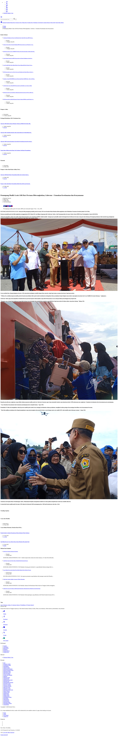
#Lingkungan (6, 700)
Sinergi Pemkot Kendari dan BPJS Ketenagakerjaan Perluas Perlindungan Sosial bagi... (17, 58)
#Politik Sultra (6, 696)
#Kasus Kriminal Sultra (8, 670)
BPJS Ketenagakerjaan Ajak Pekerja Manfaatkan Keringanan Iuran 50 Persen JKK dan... (18, 92)
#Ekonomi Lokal (7, 672)
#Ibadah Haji (6, 693)
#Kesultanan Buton (7, 703)
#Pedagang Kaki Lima (8, 689)
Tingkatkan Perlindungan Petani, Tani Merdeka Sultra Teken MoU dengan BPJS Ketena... (18, 37)
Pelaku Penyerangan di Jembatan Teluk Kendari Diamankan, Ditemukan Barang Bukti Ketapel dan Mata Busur (21, 588)
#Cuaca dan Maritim (7, 675)
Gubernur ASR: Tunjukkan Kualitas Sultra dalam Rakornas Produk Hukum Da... (16, 132)
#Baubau (5, 676)
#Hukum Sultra (6, 677)
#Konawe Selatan (7, 684)
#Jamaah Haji (6, 678)
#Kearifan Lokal (6, 683)
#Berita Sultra (6, 694)
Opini (57, 22)
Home (4, 26)
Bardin (4, 545)
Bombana (36, 22)
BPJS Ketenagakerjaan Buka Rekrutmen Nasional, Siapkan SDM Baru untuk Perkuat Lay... (18, 99)
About (4, 714)
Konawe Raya (19, 22)
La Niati (5, 187)
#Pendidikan (6, 666)
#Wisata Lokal (6, 692)
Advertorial (40, 22)
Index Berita (61, 22)
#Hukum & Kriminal (7, 669)
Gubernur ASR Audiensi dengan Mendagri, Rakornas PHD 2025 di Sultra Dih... (16, 123)
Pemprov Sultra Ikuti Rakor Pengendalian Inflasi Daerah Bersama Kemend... (15, 183)
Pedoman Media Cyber (8, 13)
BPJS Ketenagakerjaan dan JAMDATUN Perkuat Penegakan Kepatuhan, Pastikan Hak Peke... (19, 51)
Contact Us (5, 716)
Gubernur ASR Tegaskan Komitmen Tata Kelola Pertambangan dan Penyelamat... (16, 141)
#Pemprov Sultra (7, 664)
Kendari (8, 22)
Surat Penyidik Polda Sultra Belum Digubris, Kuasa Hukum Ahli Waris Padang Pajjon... (17, 65)
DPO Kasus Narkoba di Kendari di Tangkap (10, 551)
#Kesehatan (5, 698)
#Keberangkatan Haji (7, 680)
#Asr (4, 662)
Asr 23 (2, 605)
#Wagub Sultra (6, 667)
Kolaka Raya (30, 22)
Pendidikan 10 (24, 605)
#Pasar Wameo (6, 691)
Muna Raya (24, 22)
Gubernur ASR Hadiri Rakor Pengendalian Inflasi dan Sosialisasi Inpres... (15, 174)
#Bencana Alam (6, 687)
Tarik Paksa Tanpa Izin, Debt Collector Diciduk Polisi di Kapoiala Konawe (15, 560)
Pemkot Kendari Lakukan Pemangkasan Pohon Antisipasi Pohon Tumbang (15, 532)
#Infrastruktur (6, 699)
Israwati (5, 127)
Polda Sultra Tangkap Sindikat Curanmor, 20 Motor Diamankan (14, 579)
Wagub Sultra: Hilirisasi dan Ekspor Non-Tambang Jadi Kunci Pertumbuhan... (16, 150)
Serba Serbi (52, 22)
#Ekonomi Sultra (7, 671)
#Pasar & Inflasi (6, 673)
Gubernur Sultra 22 (16, 605)
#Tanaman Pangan (7, 686)
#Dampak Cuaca (7, 688)
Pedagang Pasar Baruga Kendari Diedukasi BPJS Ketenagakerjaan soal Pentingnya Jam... (18, 44)
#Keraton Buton (6, 702)
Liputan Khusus (46, 22)
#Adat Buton (6, 704)
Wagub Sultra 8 (30, 605)
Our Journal (5, 715)
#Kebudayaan (6, 681)
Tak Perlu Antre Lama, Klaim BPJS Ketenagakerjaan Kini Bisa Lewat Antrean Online (17, 85)
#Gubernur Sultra (7, 665)
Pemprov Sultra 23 (8, 605)
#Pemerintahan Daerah (8, 682)
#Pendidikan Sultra (7, 697)
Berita (4, 27)
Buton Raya (13, 22)
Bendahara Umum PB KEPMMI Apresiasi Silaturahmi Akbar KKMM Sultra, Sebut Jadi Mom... (19, 78)
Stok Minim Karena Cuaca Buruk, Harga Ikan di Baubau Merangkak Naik (15, 541)
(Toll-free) (8, 732)
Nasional (4, 22)
